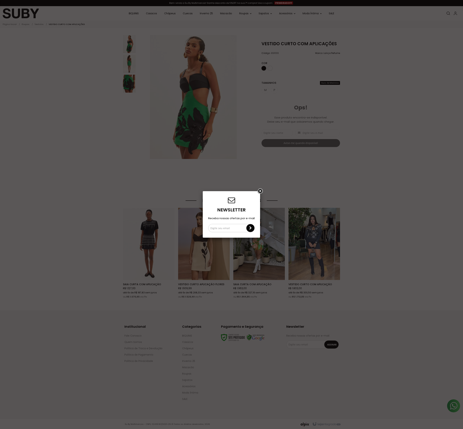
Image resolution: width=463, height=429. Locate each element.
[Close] (260, 191)
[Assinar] (250, 228)
